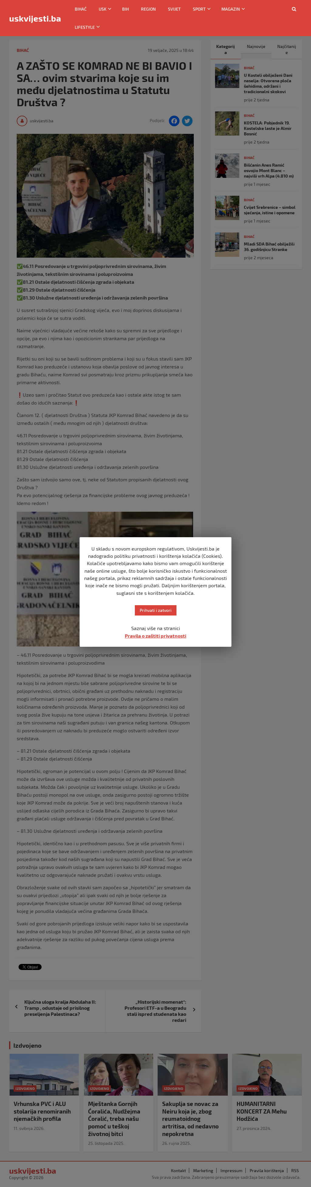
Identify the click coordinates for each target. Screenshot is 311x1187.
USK (102, 9)
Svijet (174, 9)
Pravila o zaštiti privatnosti (155, 636)
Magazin (230, 9)
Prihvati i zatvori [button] (156, 610)
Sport (199, 9)
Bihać (81, 9)
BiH (125, 9)
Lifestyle (85, 27)
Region (148, 9)
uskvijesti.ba (35, 18)
